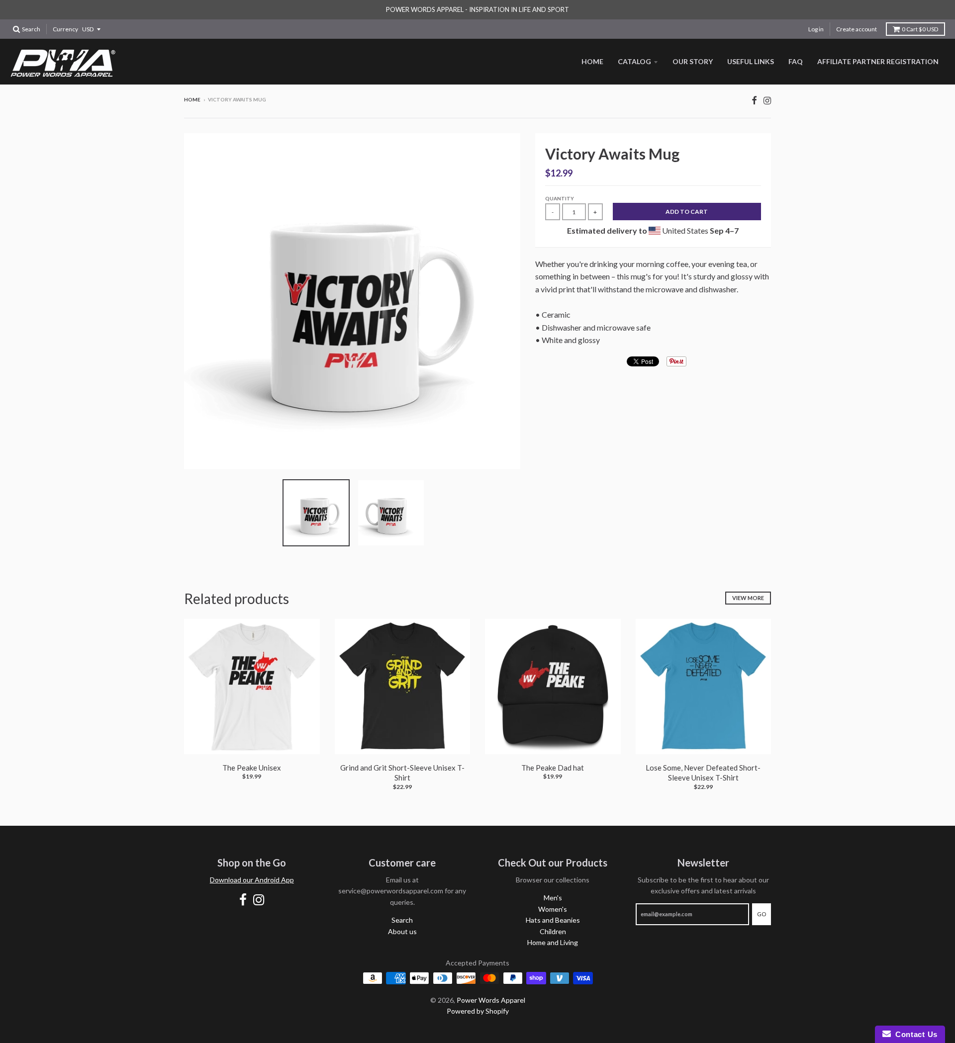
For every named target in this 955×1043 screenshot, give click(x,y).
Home (592, 61)
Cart (920, 29)
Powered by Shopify (478, 1011)
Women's (552, 909)
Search (402, 920)
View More (748, 598)
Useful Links (750, 61)
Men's (553, 897)
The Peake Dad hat (552, 767)
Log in (816, 29)
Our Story (692, 61)
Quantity (559, 198)
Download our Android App (252, 879)
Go (761, 914)
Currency (65, 29)
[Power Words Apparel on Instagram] (767, 100)
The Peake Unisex (251, 767)
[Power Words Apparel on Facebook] (754, 100)
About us (402, 931)
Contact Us (914, 1034)
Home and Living (552, 942)
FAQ (795, 61)
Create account (856, 29)
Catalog (634, 61)
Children (553, 931)
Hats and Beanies (553, 920)
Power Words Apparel (491, 1000)
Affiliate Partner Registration (878, 61)
